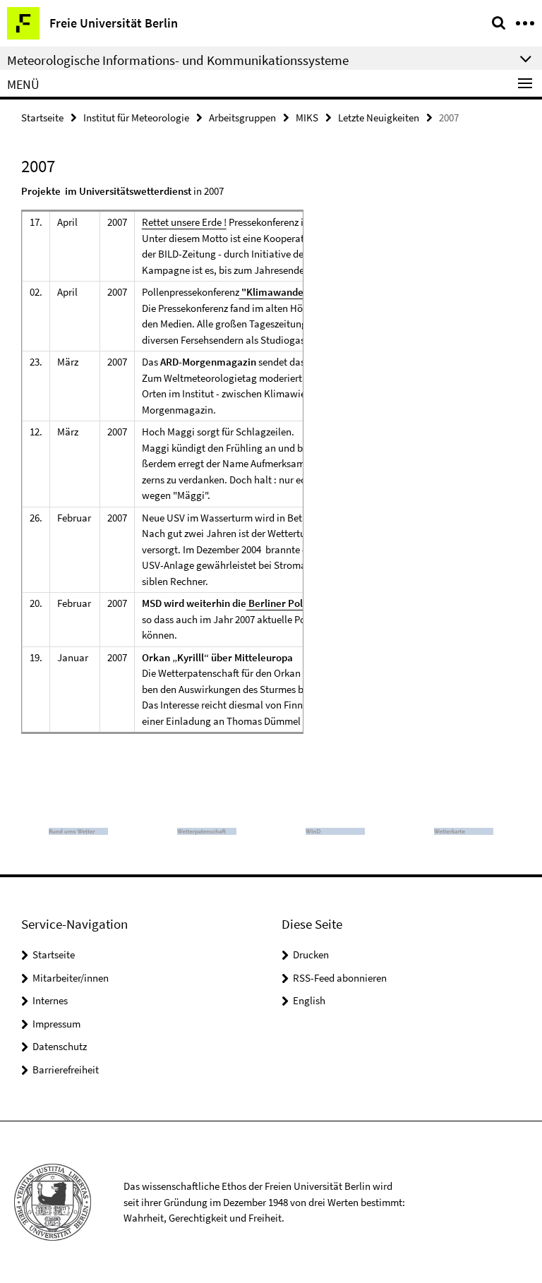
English (309, 1000)
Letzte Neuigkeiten (378, 117)
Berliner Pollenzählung (299, 603)
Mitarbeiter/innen (70, 977)
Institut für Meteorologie (136, 117)
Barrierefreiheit (65, 1069)
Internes (50, 1000)
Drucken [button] (311, 954)
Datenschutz (59, 1046)
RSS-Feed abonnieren (340, 977)
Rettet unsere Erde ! (184, 222)
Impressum (56, 1023)
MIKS (307, 117)
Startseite (42, 117)
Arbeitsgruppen (242, 117)
